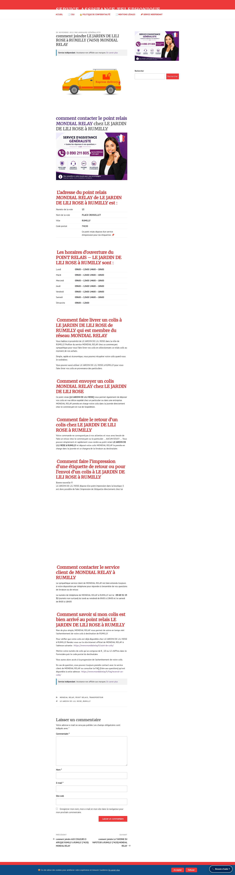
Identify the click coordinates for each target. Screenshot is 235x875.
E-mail (59, 782)
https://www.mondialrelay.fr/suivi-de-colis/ (94, 645)
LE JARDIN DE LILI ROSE (71, 701)
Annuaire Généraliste (89, 32)
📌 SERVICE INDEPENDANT (151, 14)
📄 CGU (71, 14)
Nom (59, 769)
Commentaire (63, 733)
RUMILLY (87, 701)
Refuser (191, 870)
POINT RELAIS (81, 697)
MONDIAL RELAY (67, 697)
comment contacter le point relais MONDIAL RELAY (91, 121)
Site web (60, 795)
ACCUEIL (59, 14)
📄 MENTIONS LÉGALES (125, 14)
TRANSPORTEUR (96, 697)
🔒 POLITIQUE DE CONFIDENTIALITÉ (95, 14)
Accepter (178, 870)
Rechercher (139, 71)
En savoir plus (112, 52)
